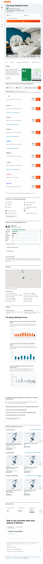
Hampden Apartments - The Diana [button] (30, 490)
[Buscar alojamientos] (1, 7)
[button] (2, 2)
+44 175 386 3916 (9, 11)
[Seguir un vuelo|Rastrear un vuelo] (1, 15)
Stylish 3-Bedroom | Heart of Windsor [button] (31, 443)
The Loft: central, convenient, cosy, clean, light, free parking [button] (13, 491)
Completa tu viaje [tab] (10, 526)
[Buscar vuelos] (1, 5)
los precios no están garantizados (31, 543)
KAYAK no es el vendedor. (12, 547)
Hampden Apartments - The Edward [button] (30, 467)
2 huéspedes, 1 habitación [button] (12, 18)
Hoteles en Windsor (11, 533)
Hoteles (14, 556)
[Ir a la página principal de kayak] (7, 1)
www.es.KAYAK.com (9, 556)
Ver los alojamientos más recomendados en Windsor (33, 476)
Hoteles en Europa (19, 556)
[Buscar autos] (1, 10)
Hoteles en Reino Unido (27, 556)
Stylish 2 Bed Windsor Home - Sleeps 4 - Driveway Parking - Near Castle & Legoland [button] (14, 444)
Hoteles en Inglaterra (35, 556)
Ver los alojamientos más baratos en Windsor (33, 452)
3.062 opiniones (16, 8)
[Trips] (1, 21)
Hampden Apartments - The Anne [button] (12, 467)
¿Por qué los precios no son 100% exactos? (15, 551)
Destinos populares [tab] (19, 526)
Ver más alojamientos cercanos (35, 429)
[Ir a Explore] (1, 13)
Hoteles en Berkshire (9, 557)
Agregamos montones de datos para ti (14, 549)
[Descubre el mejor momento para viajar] (1, 18)
